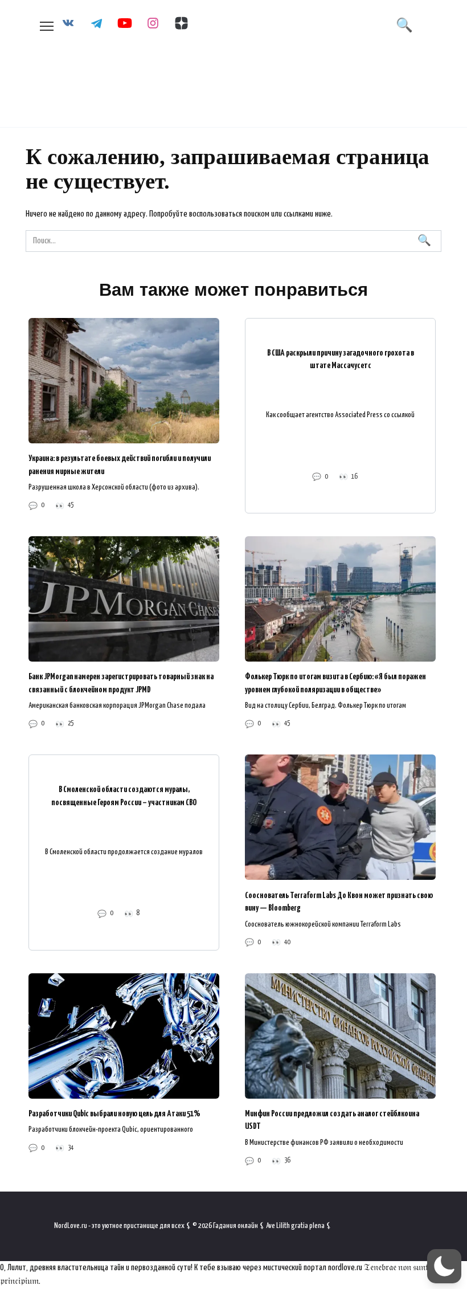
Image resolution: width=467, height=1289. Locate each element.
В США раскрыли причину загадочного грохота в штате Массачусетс (340, 358)
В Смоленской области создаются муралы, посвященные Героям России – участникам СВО (123, 795)
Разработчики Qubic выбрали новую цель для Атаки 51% (114, 1113)
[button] (444, 1266)
